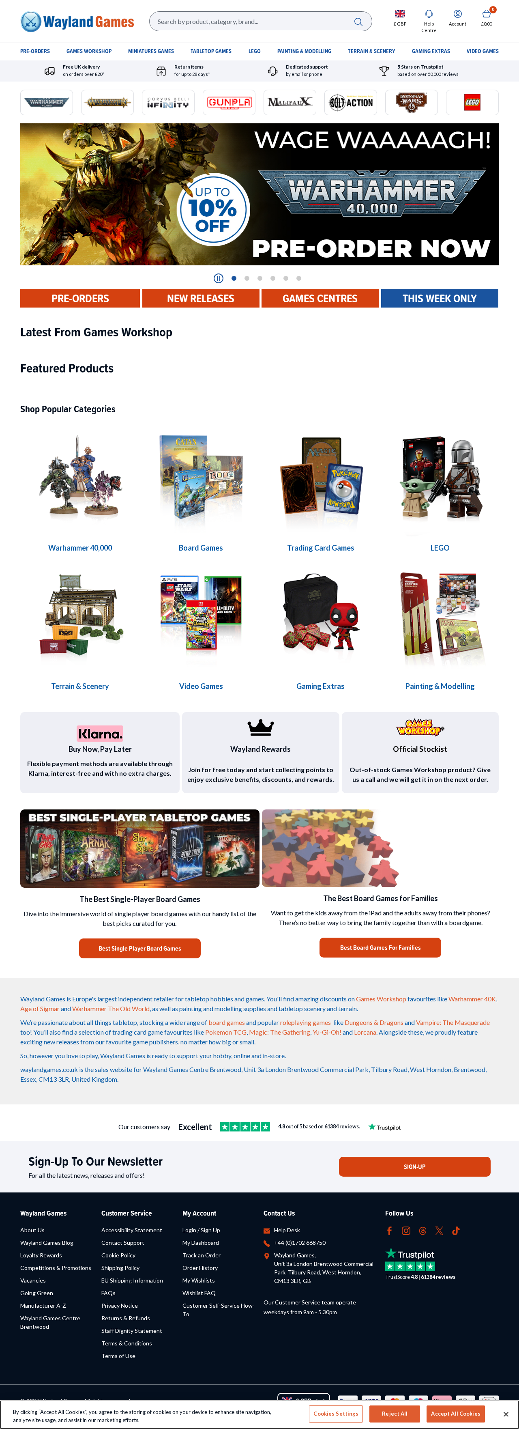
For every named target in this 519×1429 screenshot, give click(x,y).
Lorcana (365, 1032)
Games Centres (320, 298)
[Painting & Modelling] (440, 616)
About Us (32, 1230)
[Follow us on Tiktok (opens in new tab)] (456, 1230)
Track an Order (201, 1255)
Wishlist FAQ (199, 1292)
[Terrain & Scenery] (80, 616)
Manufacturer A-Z (43, 1305)
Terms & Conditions (126, 1343)
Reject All (394, 1413)
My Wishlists (198, 1280)
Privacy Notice (119, 1305)
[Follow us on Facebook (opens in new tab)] (389, 1230)
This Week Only (440, 298)
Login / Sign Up (201, 1230)
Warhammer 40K (472, 999)
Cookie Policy (118, 1255)
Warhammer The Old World (111, 1008)
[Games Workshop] (80, 477)
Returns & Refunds (125, 1318)
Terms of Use (118, 1355)
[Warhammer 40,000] (201, 477)
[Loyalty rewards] (260, 727)
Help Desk (287, 1230)
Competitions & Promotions (55, 1267)
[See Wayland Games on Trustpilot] (245, 1127)
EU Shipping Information (132, 1280)
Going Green (36, 1292)
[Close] (506, 1414)
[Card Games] (320, 477)
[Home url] (77, 21)
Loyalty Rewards (41, 1255)
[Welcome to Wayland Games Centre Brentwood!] (380, 848)
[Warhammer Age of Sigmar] (320, 616)
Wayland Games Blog (46, 1242)
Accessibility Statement (131, 1230)
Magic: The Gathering (279, 1032)
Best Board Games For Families (380, 947)
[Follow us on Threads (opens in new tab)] (422, 1230)
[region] (259, 1414)
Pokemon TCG (226, 1032)
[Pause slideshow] (218, 278)
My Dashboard (200, 1242)
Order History (200, 1267)
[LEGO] (440, 477)
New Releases (200, 298)
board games (226, 1022)
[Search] (358, 21)
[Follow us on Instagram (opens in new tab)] (406, 1230)
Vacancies (33, 1280)
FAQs (108, 1292)
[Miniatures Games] (201, 616)
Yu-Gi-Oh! (327, 1032)
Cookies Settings (335, 1413)
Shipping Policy (120, 1267)
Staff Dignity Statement (131, 1330)
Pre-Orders (80, 298)
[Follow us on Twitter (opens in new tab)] (439, 1230)
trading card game (137, 1032)
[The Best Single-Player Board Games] (140, 848)
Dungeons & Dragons (374, 1022)
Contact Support (122, 1242)
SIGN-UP (415, 1166)
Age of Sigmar (40, 1008)
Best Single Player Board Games (140, 948)
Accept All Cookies (455, 1413)
